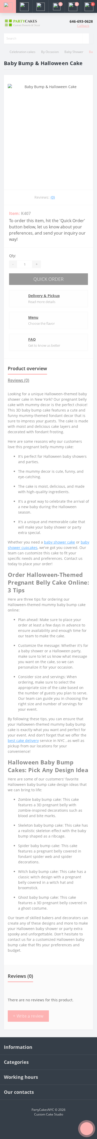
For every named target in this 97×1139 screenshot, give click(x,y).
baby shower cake (59, 542)
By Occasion (50, 52)
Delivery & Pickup (44, 295)
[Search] (85, 38)
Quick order (48, 279)
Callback (83, 26)
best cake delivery (23, 740)
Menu (33, 317)
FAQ (32, 339)
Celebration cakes (22, 52)
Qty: (12, 255)
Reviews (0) (18, 380)
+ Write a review (28, 1016)
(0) (53, 197)
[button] (40, 6)
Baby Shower (73, 52)
